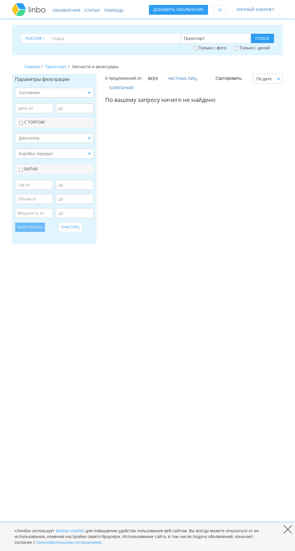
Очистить (70, 227)
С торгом (34, 122)
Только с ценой (254, 48)
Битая (30, 169)
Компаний (121, 87)
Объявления (66, 10)
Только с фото (212, 48)
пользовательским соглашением (68, 542)
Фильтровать (30, 227)
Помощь (114, 10)
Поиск (262, 38)
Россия (34, 38)
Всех (153, 78)
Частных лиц (182, 78)
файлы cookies (70, 530)
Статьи (92, 10)
